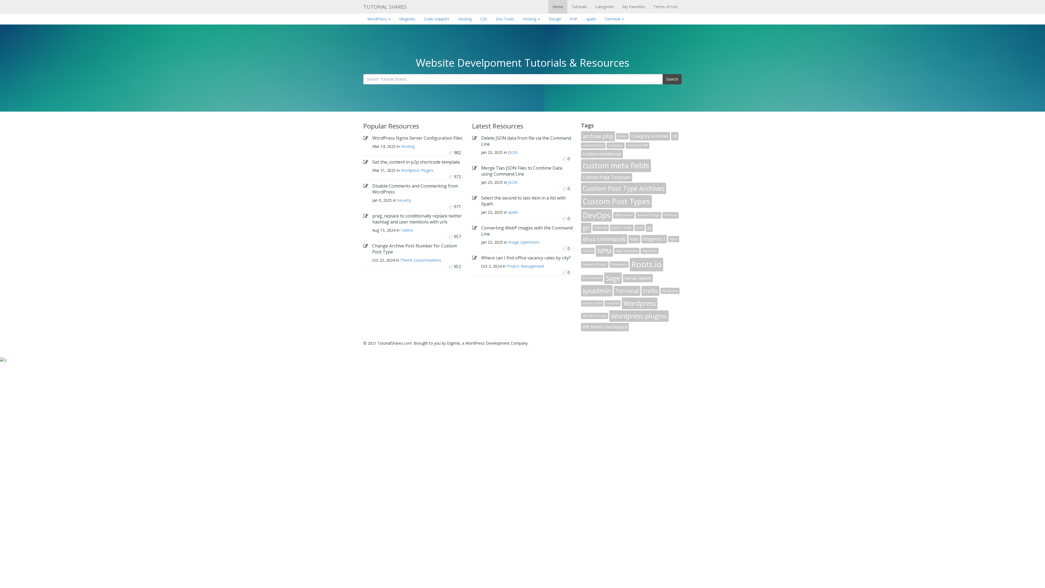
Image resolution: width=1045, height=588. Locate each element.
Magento (407, 19)
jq (649, 228)
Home (557, 6)
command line (593, 145)
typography (670, 291)
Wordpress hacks (595, 316)
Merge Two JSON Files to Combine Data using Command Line (521, 171)
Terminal (613, 19)
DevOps (596, 215)
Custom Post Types (616, 201)
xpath (591, 19)
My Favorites (633, 6)
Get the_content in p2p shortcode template (416, 162)
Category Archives (649, 136)
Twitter (407, 230)
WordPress (377, 19)
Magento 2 (654, 239)
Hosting (465, 19)
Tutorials (579, 6)
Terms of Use (665, 6)
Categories (604, 6)
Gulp (639, 227)
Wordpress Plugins (417, 170)
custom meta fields (616, 165)
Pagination (649, 251)
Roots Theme (592, 278)
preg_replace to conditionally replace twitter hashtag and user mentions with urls (417, 219)
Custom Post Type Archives (624, 188)
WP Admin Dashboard (605, 327)
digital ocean (624, 215)
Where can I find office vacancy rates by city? (526, 258)
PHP (573, 19)
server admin (638, 278)
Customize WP (637, 145)
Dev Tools (505, 19)
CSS (483, 19)
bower (622, 136)
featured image (648, 215)
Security (404, 200)
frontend (670, 215)
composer (615, 145)
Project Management (525, 266)
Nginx (674, 239)
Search (672, 79)
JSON (512, 152)
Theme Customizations (420, 260)
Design (555, 19)
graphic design (621, 227)
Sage (613, 278)
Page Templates (627, 251)
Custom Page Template (607, 177)
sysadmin (597, 290)
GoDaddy (600, 227)
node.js (588, 251)
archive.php (598, 136)
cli (675, 136)
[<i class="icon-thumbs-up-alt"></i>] (451, 153)
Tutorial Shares (385, 7)
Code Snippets (436, 19)
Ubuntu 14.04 (592, 303)
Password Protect (595, 264)
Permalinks (619, 264)
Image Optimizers (523, 242)
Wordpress (639, 303)
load (634, 239)
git (586, 227)
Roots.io (646, 264)
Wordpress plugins (639, 315)
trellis (650, 291)
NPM (604, 250)
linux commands (604, 239)
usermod (612, 303)
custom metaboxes (602, 154)
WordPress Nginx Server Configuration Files (417, 138)
